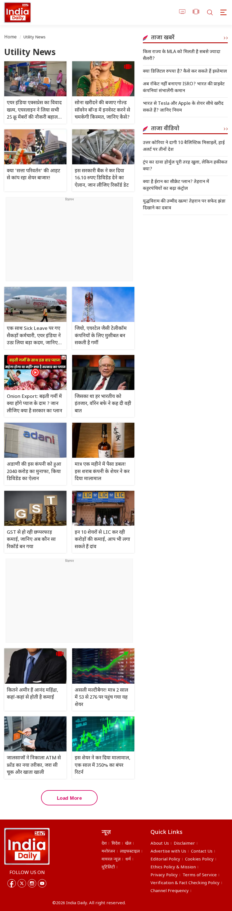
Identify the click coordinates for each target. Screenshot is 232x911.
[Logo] (27, 846)
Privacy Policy (164, 875)
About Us (160, 843)
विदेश (115, 843)
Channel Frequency (170, 891)
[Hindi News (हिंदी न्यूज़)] (16, 12)
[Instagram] (32, 883)
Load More (69, 798)
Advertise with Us (168, 851)
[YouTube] (42, 883)
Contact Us (201, 851)
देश (104, 843)
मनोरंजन (108, 851)
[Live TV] (182, 12)
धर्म (128, 859)
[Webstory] (195, 12)
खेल (128, 843)
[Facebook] (11, 883)
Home (10, 37)
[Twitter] (22, 883)
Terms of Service (199, 875)
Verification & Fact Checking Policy (185, 883)
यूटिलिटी (108, 867)
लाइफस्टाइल (130, 851)
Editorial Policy (165, 859)
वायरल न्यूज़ (111, 859)
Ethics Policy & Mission (173, 867)
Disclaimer (184, 843)
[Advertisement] (69, 241)
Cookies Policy (199, 859)
